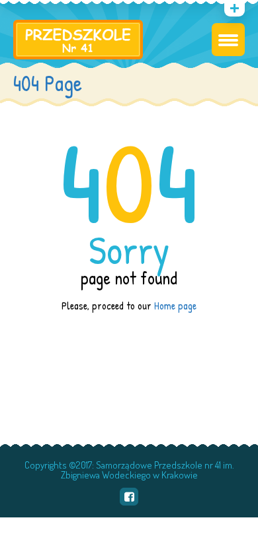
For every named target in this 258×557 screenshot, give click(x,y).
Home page (175, 305)
